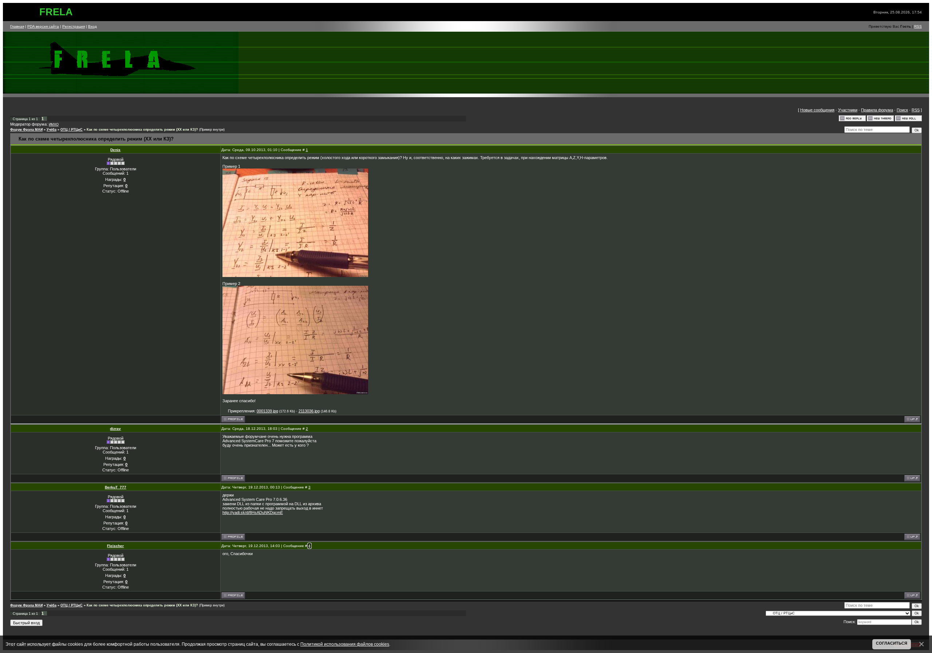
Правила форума (877, 110)
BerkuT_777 (115, 487)
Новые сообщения (817, 110)
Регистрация (73, 26)
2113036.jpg (309, 411)
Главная (17, 26)
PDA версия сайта (43, 26)
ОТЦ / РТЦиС (71, 129)
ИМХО (54, 124)
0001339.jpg (267, 411)
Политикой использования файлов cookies (344, 644)
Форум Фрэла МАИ (26, 129)
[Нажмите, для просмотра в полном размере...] (295, 275)
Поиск (902, 110)
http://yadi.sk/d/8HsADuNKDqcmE (252, 512)
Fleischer (115, 546)
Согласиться (891, 643)
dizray (115, 429)
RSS (918, 26)
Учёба (51, 129)
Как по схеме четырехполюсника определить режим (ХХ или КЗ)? (142, 129)
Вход (92, 26)
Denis (115, 150)
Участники (847, 110)
